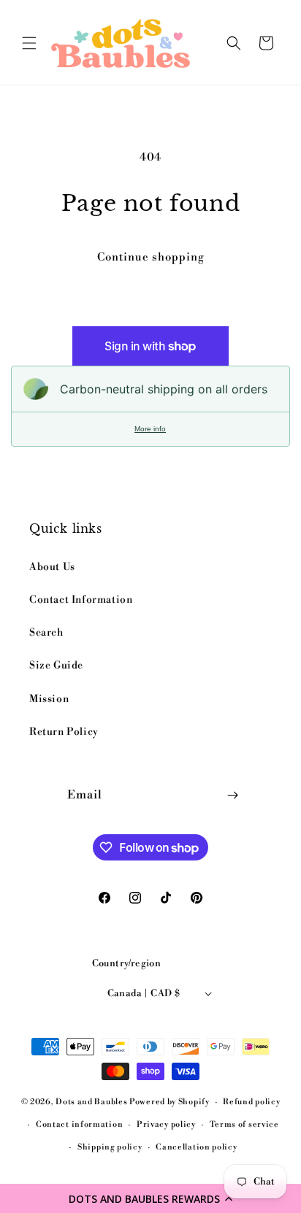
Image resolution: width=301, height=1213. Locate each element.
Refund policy (251, 1102)
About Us (52, 567)
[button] (150, 1198)
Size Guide (56, 665)
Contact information (79, 1125)
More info (150, 429)
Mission (49, 699)
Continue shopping (151, 257)
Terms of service (244, 1125)
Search (46, 632)
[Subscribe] (232, 795)
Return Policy (64, 732)
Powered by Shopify (169, 1102)
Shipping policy (109, 1147)
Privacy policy (166, 1125)
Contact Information (80, 599)
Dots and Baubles (92, 1102)
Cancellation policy (196, 1147)
